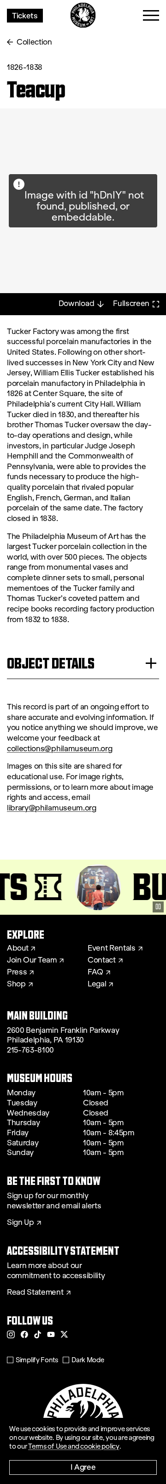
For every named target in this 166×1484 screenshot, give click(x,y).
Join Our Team (32, 960)
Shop (16, 984)
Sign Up (20, 1222)
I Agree (83, 1467)
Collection (34, 42)
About (17, 948)
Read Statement (35, 1292)
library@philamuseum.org (51, 808)
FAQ (95, 972)
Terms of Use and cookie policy (73, 1446)
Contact (102, 960)
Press (17, 972)
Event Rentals (112, 948)
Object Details (51, 663)
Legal (97, 984)
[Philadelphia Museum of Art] (83, 15)
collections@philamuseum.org (59, 748)
